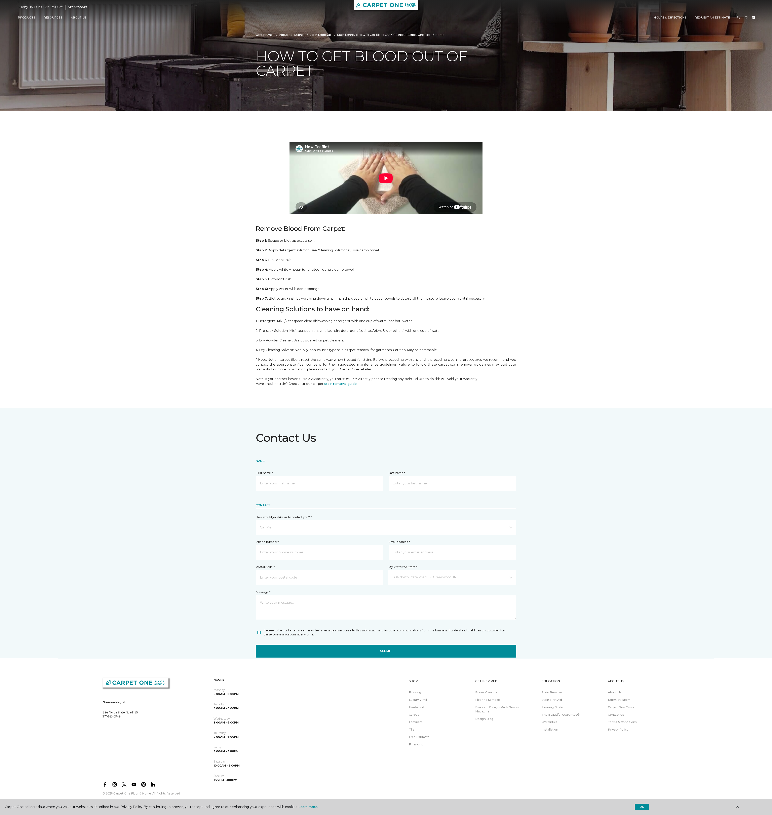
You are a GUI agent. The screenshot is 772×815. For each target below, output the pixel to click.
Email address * (399, 542)
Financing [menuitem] (416, 744)
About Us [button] (78, 17)
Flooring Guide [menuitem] (552, 707)
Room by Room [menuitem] (619, 700)
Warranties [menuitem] (549, 722)
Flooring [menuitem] (415, 692)
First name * (264, 473)
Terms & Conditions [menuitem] (622, 722)
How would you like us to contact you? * (284, 517)
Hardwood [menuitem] (416, 707)
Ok (642, 807)
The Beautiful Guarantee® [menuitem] (561, 714)
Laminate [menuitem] (416, 722)
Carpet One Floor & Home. (132, 793)
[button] (738, 17)
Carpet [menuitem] (414, 714)
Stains (298, 35)
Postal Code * (265, 567)
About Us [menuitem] (614, 692)
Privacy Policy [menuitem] (618, 729)
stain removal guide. (340, 384)
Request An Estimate (712, 17)
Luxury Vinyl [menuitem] (418, 700)
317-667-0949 (77, 7)
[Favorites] (746, 17)
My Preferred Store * (402, 567)
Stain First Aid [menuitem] (552, 700)
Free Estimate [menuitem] (419, 737)
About (283, 35)
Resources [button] (53, 17)
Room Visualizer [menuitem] (487, 692)
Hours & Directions (670, 17)
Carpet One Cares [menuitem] (621, 707)
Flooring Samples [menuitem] (488, 700)
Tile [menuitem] (411, 729)
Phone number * (267, 542)
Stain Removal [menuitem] (552, 692)
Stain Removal (320, 35)
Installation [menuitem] (550, 729)
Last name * (396, 473)
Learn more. (308, 807)
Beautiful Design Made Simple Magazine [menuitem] (497, 709)
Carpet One (264, 35)
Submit (386, 651)
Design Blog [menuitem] (484, 719)
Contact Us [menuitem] (616, 714)
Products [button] (26, 17)
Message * (263, 592)
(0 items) (753, 17)
